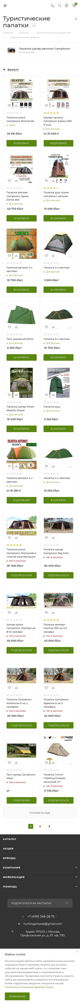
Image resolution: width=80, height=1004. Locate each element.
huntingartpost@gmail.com (42, 924)
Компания (11, 867)
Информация (14, 877)
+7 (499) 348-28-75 (41, 916)
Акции (8, 848)
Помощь (10, 886)
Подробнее (58, 143)
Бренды (9, 858)
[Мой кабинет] (66, 6)
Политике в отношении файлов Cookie (29, 987)
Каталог (10, 839)
